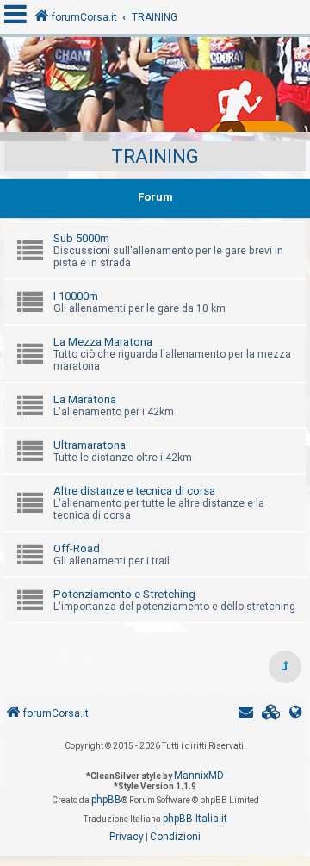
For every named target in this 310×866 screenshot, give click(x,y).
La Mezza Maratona (102, 341)
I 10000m (75, 296)
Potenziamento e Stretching (124, 594)
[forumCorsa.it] (155, 88)
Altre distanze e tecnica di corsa (134, 490)
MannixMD (199, 775)
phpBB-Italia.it (195, 819)
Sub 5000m (81, 238)
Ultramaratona (89, 445)
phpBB (106, 800)
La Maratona (84, 399)
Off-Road (76, 548)
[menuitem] (271, 714)
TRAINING (155, 156)
